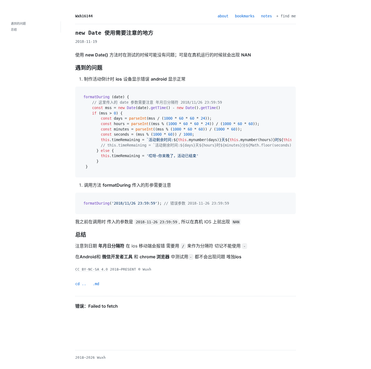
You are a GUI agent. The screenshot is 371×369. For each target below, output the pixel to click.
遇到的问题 (18, 24)
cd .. (80, 284)
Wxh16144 (84, 16)
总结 (14, 29)
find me (288, 16)
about (223, 16)
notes (266, 16)
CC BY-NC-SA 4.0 (91, 269)
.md (96, 284)
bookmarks (244, 16)
